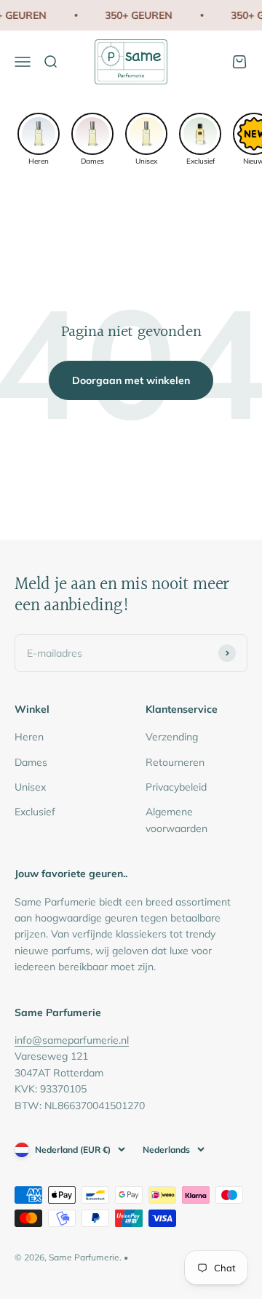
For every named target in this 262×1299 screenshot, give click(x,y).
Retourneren (175, 762)
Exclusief (35, 811)
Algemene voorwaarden (176, 819)
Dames (31, 762)
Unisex (30, 787)
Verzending (172, 736)
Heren (29, 736)
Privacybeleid (176, 787)
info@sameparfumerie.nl (72, 1040)
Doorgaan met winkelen (131, 380)
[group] (38, 138)
